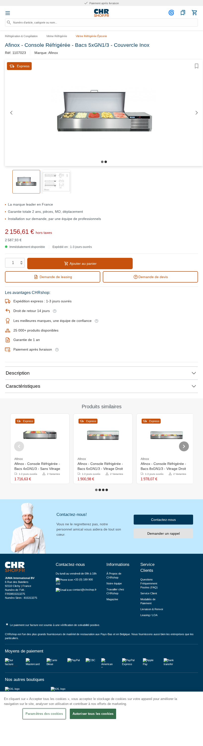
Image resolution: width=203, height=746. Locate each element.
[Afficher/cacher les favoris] (196, 66)
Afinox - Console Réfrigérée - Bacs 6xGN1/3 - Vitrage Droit (100, 466)
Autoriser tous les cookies (93, 714)
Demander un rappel (163, 533)
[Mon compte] (172, 12)
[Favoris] (183, 12)
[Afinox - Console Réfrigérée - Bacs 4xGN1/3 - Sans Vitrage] (40, 435)
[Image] (102, 162)
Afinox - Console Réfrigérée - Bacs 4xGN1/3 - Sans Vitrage (37, 466)
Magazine (112, 599)
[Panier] (194, 12)
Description (18, 373)
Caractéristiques (23, 386)
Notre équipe (114, 583)
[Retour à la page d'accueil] (101, 13)
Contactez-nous (163, 520)
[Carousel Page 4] (106, 490)
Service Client (148, 593)
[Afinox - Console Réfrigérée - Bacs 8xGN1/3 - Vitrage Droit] (166, 435)
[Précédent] (11, 113)
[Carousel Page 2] (100, 490)
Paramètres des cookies (44, 714)
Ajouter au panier (83, 263)
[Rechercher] (8, 22)
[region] (101, 719)
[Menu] (7, 13)
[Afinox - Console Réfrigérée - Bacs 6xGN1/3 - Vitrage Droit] (103, 435)
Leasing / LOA (148, 615)
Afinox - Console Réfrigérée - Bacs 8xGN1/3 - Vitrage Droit (163, 466)
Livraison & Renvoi (151, 609)
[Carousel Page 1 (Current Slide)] (96, 490)
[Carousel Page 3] (103, 490)
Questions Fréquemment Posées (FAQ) (149, 583)
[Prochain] (196, 113)
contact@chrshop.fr (85, 589)
